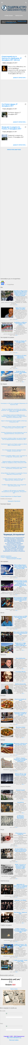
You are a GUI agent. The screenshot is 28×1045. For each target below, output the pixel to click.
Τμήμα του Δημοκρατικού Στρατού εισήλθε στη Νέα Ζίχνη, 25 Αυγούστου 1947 (14, 421)
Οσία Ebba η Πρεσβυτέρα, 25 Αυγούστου (14, 540)
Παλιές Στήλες (14, 989)
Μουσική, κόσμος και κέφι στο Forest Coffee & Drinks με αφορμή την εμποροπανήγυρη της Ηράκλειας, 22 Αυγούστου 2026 (20, 583)
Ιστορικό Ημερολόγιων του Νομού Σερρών (11, 496)
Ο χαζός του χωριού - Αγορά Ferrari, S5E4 (20, 961)
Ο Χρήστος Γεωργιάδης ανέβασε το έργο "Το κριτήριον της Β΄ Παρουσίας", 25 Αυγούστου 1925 (14, 456)
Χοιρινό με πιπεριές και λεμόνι (20, 700)
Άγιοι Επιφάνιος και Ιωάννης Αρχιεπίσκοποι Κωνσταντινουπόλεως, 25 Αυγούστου (14, 538)
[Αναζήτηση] (26, 3)
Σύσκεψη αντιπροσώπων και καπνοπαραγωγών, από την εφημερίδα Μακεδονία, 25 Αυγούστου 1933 (14, 433)
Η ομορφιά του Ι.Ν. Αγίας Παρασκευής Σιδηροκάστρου (20, 356)
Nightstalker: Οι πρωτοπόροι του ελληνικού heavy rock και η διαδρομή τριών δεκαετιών (20, 886)
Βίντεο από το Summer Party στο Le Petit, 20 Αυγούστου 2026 (20, 633)
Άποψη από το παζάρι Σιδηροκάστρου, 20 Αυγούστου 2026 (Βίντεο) (20, 644)
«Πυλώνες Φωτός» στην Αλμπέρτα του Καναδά (20, 774)
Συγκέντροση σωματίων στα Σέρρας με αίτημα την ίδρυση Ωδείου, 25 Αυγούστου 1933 (14, 444)
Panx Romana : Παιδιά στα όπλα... (20, 913)
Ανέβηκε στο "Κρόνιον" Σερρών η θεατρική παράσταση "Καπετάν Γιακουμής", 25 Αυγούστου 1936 (14, 427)
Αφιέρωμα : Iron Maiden (20, 900)
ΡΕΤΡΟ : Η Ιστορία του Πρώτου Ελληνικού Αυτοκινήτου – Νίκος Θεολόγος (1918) (20, 866)
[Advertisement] (14, 39)
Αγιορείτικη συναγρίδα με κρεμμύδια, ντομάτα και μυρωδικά (20, 713)
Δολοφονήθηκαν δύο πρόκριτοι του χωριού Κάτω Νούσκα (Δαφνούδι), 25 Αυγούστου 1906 (14, 473)
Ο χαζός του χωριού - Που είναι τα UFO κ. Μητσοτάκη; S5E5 (20, 945)
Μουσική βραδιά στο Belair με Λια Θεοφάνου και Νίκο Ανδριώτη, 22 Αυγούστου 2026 (20, 599)
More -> (16, 304)
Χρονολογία (17, 501)
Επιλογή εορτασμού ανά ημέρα (14, 558)
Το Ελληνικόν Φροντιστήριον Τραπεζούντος (20, 817)
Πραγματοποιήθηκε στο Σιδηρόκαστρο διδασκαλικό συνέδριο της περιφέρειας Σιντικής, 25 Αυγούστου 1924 (14, 462)
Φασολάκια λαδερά (20, 727)
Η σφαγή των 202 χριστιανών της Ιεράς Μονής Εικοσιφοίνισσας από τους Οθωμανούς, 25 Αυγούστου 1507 (14, 491)
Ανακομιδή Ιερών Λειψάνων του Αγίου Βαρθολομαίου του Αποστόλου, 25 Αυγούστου (14, 550)
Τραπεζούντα (20, 802)
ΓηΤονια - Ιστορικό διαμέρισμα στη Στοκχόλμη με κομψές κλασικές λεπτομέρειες (20, 759)
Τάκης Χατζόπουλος (20, 658)
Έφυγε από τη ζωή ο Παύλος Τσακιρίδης (20, 308)
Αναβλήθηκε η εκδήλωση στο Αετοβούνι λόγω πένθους (20, 323)
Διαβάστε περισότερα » (19, 77)
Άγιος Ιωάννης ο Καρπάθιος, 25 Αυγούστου (14, 547)
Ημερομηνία (11, 501)
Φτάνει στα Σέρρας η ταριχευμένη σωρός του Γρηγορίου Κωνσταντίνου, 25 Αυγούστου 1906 (14, 468)
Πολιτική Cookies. (14, 1040)
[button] (25, 57)
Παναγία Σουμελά (20, 790)
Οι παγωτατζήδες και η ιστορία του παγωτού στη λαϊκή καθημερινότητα (20, 850)
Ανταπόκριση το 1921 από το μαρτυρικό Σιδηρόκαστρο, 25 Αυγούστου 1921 (14, 404)
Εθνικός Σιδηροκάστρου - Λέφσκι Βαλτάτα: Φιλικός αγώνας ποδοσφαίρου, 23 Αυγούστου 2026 (20, 566)
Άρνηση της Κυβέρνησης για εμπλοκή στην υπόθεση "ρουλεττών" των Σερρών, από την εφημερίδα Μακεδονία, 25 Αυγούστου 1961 (14, 410)
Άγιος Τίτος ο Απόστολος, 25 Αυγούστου (14, 548)
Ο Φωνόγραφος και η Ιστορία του (20, 834)
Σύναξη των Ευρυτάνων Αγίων (14, 545)
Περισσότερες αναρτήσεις (14, 149)
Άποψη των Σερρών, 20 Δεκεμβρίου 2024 (20, 341)
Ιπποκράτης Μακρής (20, 671)
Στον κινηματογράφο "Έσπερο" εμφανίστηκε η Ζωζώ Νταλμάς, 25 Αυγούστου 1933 (14, 450)
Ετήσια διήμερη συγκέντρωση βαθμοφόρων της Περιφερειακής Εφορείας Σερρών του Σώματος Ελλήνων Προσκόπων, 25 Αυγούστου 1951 (14, 416)
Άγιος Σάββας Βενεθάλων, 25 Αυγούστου (14, 541)
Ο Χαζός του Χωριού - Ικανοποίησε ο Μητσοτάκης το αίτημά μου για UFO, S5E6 (20, 930)
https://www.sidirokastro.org (14, 1037)
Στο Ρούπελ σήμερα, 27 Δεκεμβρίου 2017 (9, 105)
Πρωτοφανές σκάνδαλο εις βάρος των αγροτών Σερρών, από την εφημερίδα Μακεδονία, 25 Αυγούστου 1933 (14, 439)
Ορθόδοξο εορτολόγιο (6, 556)
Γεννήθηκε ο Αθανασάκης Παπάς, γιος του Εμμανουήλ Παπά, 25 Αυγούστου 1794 (14, 485)
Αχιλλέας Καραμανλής (20, 684)
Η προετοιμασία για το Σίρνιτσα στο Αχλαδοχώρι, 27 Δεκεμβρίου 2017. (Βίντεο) (12, 58)
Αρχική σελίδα (9, 15)
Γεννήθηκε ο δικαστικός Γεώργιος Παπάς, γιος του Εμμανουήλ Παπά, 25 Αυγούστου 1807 (14, 479)
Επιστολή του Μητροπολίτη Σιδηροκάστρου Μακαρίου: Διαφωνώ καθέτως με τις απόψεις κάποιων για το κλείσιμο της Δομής (20, 293)
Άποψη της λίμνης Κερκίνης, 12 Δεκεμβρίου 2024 (20, 372)
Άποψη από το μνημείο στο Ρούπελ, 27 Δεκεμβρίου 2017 (11, 128)
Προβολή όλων (22, 21)
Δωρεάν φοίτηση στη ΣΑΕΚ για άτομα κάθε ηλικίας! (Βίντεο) (20, 617)
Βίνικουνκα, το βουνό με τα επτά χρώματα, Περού (20, 744)
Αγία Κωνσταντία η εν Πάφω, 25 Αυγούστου (14, 546)
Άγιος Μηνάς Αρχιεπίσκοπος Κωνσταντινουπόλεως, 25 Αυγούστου (14, 543)
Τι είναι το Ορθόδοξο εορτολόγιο (9, 557)
